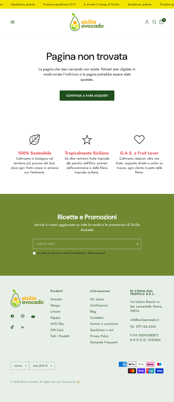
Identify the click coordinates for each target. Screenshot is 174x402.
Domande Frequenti (104, 342)
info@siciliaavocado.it (144, 319)
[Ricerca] (154, 22)
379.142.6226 (146, 326)
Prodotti (57, 290)
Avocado (56, 299)
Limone (55, 311)
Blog (93, 311)
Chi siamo (97, 299)
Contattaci (97, 317)
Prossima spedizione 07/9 (57, 4)
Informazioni (100, 290)
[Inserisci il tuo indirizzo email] (137, 244)
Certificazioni (99, 305)
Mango (55, 305)
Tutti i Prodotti (60, 336)
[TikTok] (15, 327)
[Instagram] (25, 316)
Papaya (55, 317)
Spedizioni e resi (102, 330)
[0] (160, 22)
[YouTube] (36, 316)
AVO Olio (57, 323)
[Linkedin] (25, 327)
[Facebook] (15, 316)
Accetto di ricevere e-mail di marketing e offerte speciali (71, 253)
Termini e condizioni (104, 323)
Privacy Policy (99, 336)
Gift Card (57, 330)
